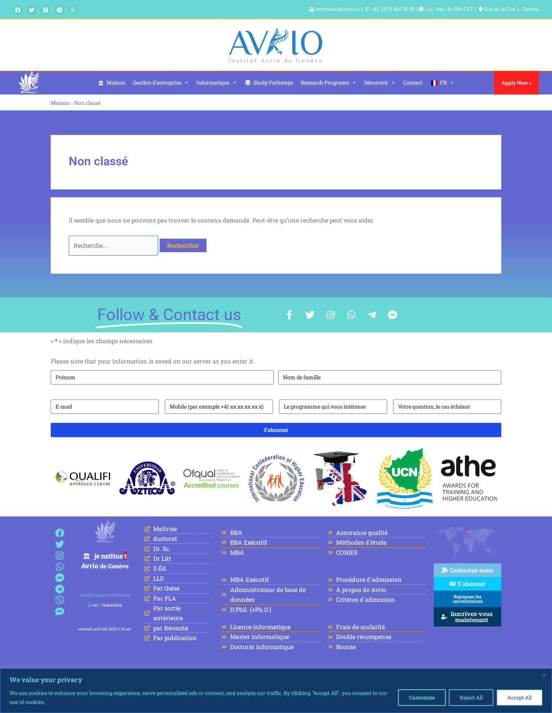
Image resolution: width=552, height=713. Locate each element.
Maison (116, 82)
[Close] (544, 674)
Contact (412, 82)
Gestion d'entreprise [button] (157, 82)
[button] (516, 82)
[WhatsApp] (73, 10)
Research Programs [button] (325, 82)
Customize (422, 697)
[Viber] (59, 600)
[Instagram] (45, 10)
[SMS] (59, 611)
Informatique (212, 82)
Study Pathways (273, 82)
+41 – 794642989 (106, 605)
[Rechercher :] (114, 245)
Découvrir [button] (376, 82)
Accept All (519, 697)
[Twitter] (31, 10)
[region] (276, 690)
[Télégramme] (59, 10)
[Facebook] (18, 10)
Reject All (471, 697)
